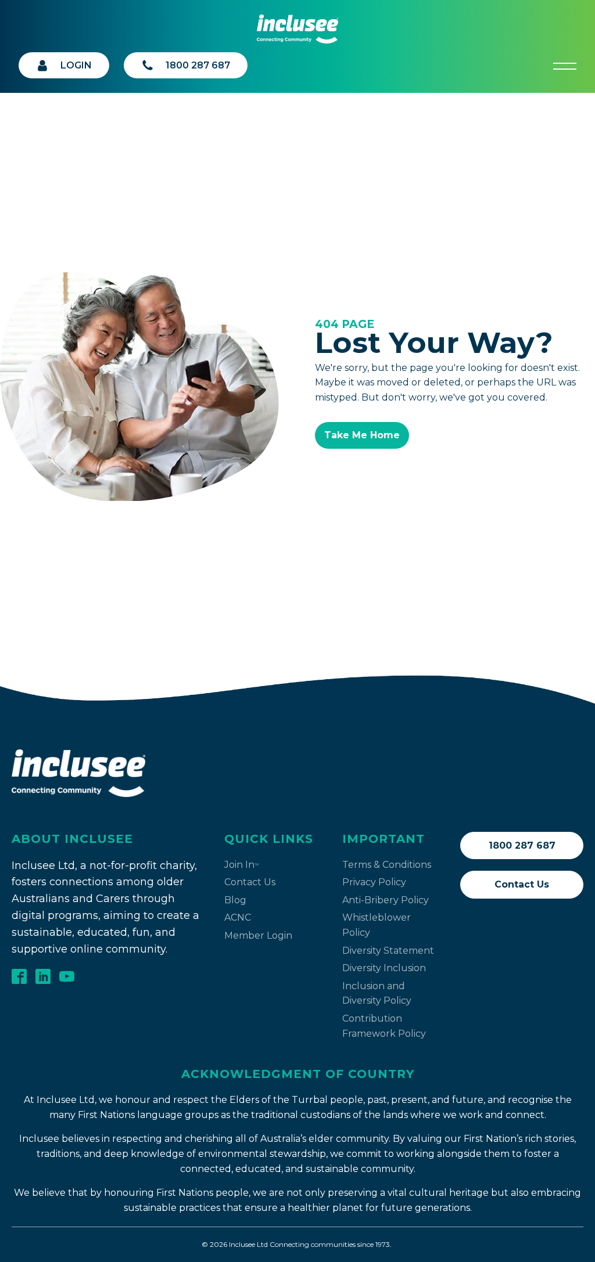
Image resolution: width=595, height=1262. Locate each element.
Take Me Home (362, 435)
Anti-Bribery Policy (385, 900)
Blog (235, 900)
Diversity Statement (388, 950)
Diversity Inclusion (384, 967)
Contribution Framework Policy (384, 1026)
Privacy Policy (374, 882)
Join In (241, 864)
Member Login (258, 935)
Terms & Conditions (386, 864)
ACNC (237, 917)
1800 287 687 (522, 845)
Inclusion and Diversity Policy (376, 993)
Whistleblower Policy (376, 925)
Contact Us (249, 882)
